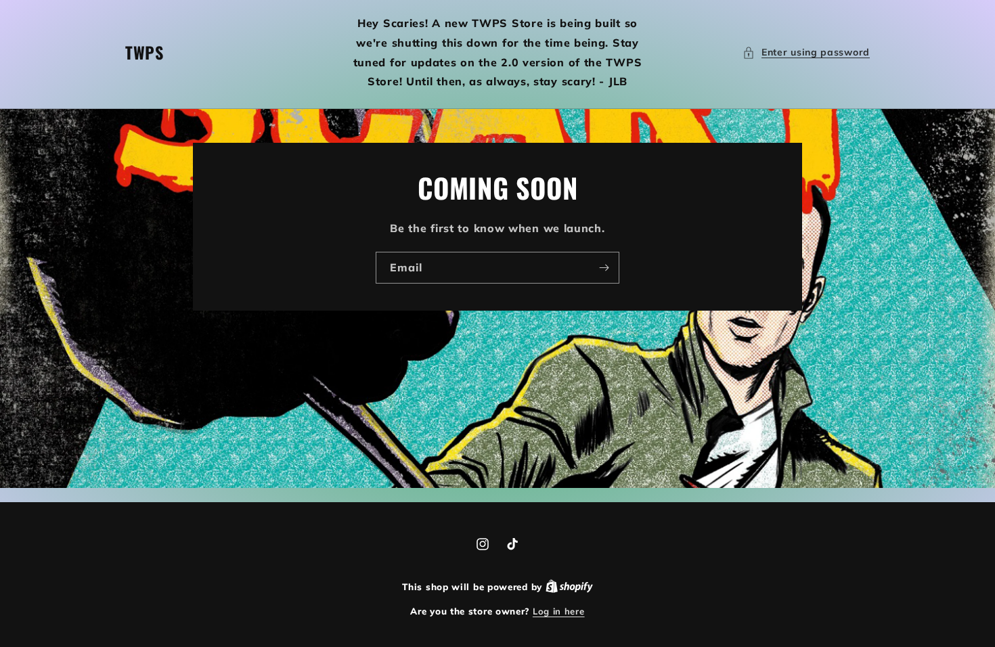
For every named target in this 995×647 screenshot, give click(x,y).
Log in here (559, 611)
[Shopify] (569, 586)
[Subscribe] (604, 268)
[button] (806, 52)
